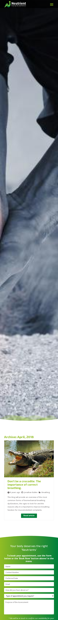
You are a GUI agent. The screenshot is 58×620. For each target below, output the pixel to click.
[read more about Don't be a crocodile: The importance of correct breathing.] (29, 476)
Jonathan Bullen (30, 492)
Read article (29, 515)
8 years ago (15, 492)
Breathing (46, 492)
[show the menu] (51, 4)
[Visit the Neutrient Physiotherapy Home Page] (15, 8)
